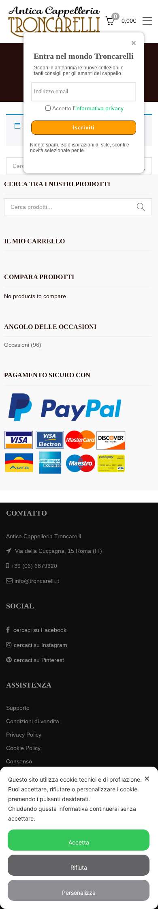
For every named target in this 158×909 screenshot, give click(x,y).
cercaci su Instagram (40, 645)
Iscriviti (84, 128)
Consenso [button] (19, 761)
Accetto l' (87, 108)
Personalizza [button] (79, 892)
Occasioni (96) (22, 345)
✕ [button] (147, 778)
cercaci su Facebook (39, 630)
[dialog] (79, 838)
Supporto (18, 708)
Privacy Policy (23, 734)
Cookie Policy (23, 748)
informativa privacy (99, 108)
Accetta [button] (78, 842)
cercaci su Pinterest (39, 660)
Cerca (141, 206)
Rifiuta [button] (78, 867)
